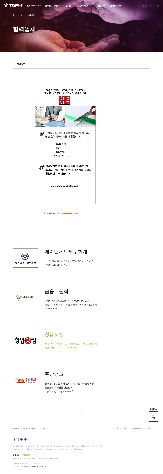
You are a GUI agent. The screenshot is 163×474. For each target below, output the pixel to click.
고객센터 (114, 5)
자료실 (99, 5)
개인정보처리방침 (29, 428)
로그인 (145, 6)
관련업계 (84, 5)
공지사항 (42, 428)
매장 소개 (68, 5)
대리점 (157, 6)
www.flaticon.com (38, 466)
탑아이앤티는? (33, 5)
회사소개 (16, 428)
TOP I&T (13, 5)
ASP (151, 6)
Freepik (25, 466)
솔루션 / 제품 (51, 5)
